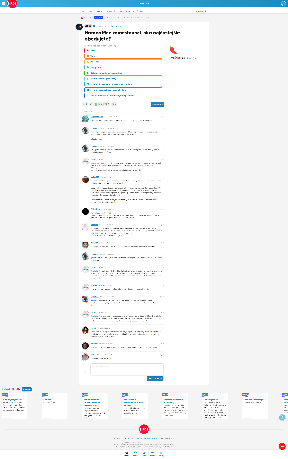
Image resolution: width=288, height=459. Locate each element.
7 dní (195, 58)
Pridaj (155, 379)
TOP (109, 11)
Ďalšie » (116, 26)
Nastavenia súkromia (149, 438)
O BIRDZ (126, 438)
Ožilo (120, 11)
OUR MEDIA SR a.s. (138, 443)
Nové (87, 11)
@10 (98, 300)
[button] (280, 416)
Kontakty (135, 438)
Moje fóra (130, 11)
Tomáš (130, 446)
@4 (97, 258)
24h (183, 58)
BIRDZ (82, 17)
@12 (100, 316)
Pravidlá (167, 438)
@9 (100, 271)
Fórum (144, 3)
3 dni (189, 58)
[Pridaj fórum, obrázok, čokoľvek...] (282, 446)
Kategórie (98, 11)
